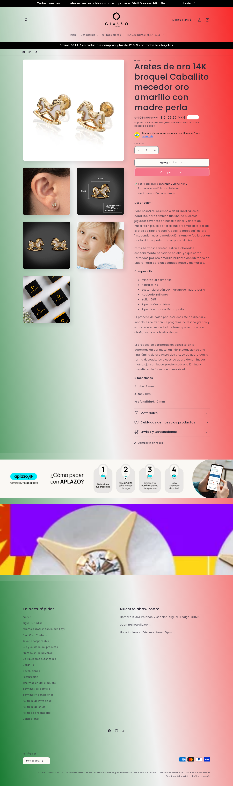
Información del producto (39, 683)
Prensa (27, 617)
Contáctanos (31, 719)
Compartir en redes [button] (150, 443)
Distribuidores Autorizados (39, 659)
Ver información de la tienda (156, 193)
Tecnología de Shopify (145, 772)
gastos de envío (173, 122)
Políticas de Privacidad (37, 701)
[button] (26, 20)
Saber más (147, 136)
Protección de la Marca (38, 653)
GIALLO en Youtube (35, 635)
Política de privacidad (198, 772)
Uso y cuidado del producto (40, 647)
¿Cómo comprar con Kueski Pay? (44, 629)
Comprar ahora (172, 172)
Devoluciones (31, 671)
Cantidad (139, 143)
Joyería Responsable (36, 641)
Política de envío (201, 776)
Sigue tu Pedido (33, 623)
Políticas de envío (34, 707)
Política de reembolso (37, 713)
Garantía (28, 665)
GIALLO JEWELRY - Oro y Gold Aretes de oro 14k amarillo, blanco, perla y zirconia (89, 772)
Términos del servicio (36, 689)
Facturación (30, 677)
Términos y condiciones (38, 695)
